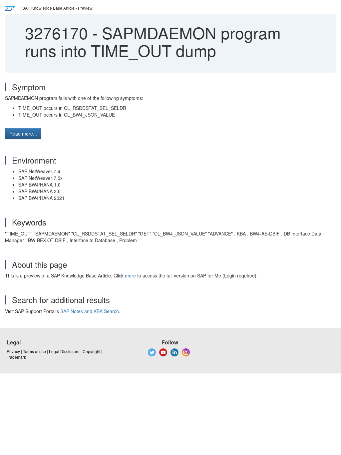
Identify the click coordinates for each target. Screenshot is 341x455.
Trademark (16, 357)
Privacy (13, 351)
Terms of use (34, 351)
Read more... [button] (23, 133)
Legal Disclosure (64, 351)
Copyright (91, 351)
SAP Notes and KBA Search (89, 311)
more (130, 275)
